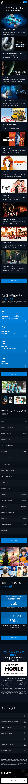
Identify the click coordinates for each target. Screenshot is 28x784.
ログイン (24, 2)
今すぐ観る (14, 280)
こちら (22, 457)
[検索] (21, 2)
